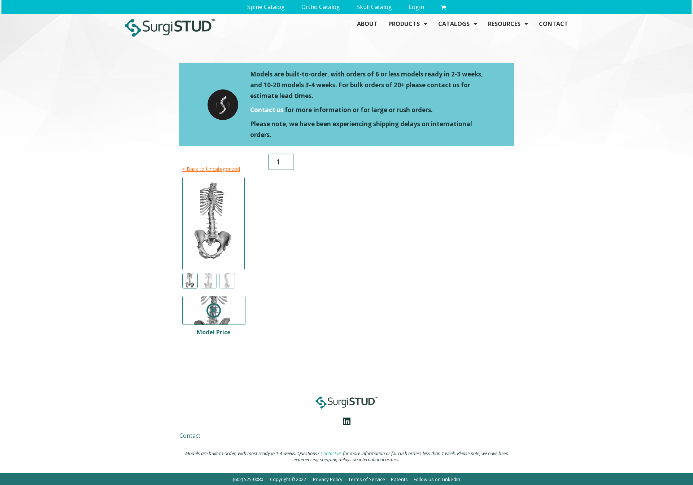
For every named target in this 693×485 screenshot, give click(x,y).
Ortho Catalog (320, 7)
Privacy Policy (328, 479)
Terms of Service (366, 479)
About (367, 24)
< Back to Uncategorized (211, 169)
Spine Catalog (266, 7)
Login (416, 7)
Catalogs (454, 24)
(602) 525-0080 (248, 479)
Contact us (266, 110)
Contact (553, 24)
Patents (399, 479)
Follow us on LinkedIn (437, 479)
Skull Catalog (374, 7)
